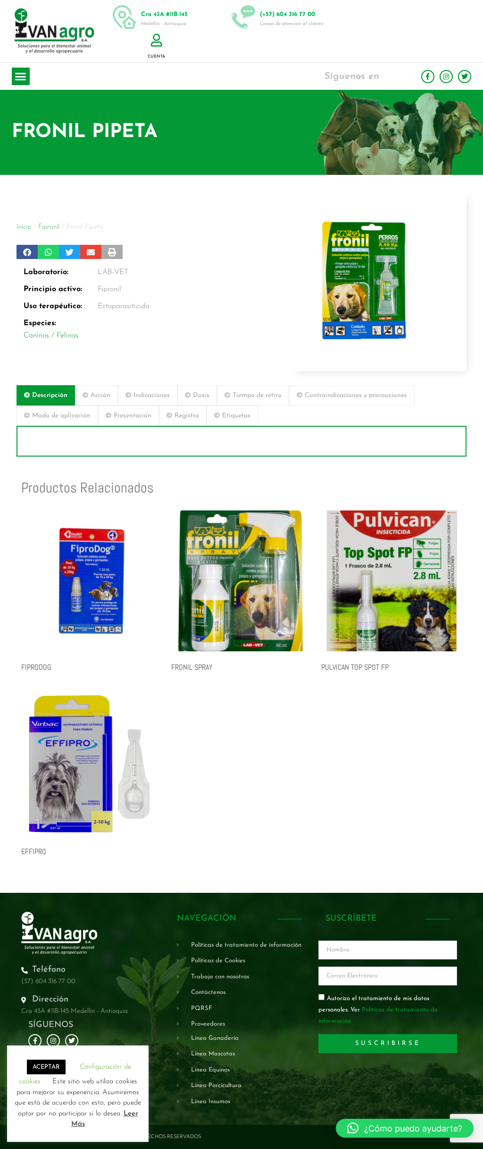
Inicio (24, 227)
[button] (21, 77)
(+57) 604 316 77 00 (287, 14)
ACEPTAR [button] (46, 1067)
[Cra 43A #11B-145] (124, 17)
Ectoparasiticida (124, 306)
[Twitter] (464, 76)
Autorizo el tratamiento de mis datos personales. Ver (378, 1009)
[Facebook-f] (427, 76)
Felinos (67, 335)
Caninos (36, 335)
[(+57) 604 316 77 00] (243, 17)
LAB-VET (113, 272)
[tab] (46, 395)
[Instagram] (446, 76)
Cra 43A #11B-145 (164, 14)
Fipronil (48, 227)
